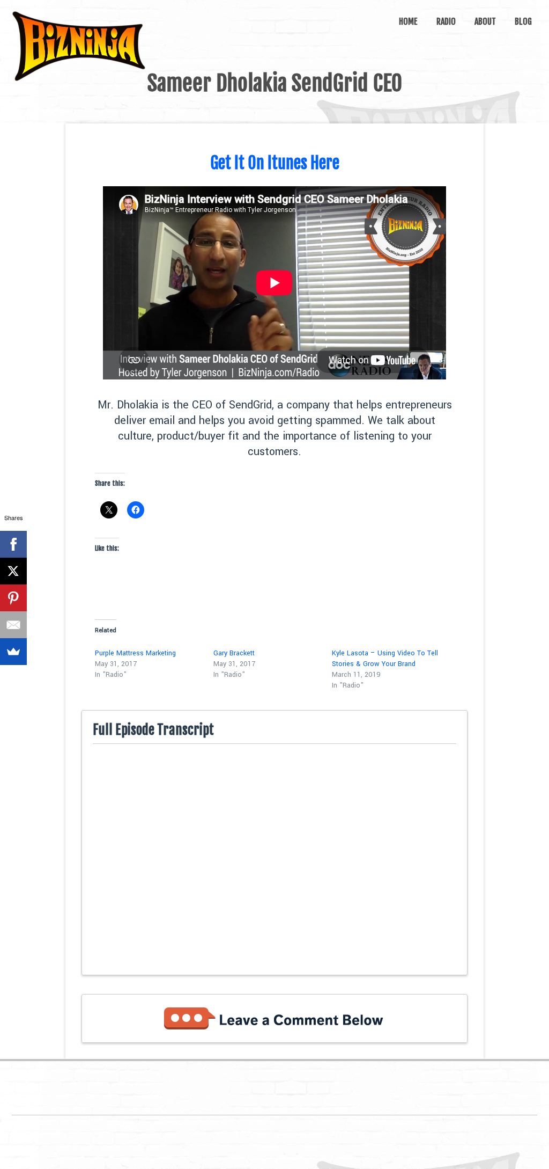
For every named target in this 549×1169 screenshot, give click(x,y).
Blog (523, 21)
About (485, 21)
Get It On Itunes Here (274, 163)
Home (408, 21)
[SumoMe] (13, 651)
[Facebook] (13, 544)
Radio (446, 21)
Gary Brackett (234, 653)
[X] (13, 571)
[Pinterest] (13, 597)
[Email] (13, 624)
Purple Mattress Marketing (135, 653)
